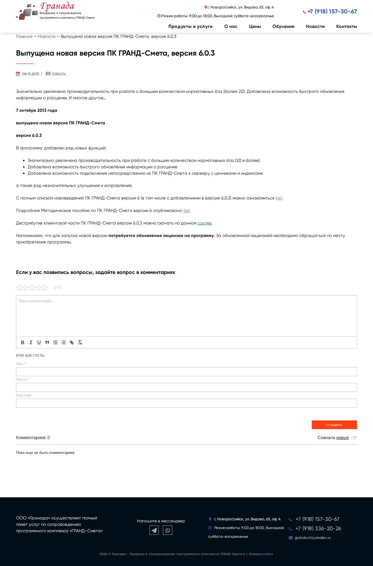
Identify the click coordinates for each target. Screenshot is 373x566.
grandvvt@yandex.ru (313, 537)
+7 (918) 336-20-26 (318, 528)
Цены (255, 26)
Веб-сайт (24, 395)
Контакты (346, 26)
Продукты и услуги (190, 26)
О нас (230, 26)
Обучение (283, 26)
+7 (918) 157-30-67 (332, 11)
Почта (22, 379)
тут (279, 198)
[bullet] (63, 342)
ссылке (204, 223)
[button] (185, 26)
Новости (315, 26)
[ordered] (55, 342)
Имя (21, 364)
